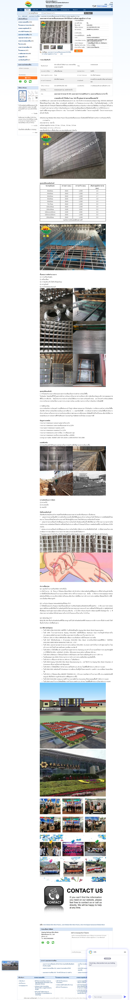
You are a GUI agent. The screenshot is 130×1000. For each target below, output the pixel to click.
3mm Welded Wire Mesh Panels (52, 925)
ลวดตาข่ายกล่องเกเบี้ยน (24, 41)
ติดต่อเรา (75, 10)
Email (111, 4)
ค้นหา (89, 13)
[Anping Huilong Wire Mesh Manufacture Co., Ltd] (31, 4)
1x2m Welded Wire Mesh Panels (71, 925)
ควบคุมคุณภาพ (65, 10)
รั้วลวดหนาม (21, 50)
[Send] (125, 997)
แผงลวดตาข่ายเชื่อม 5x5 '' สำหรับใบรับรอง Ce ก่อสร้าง (57, 972)
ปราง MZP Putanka (23, 31)
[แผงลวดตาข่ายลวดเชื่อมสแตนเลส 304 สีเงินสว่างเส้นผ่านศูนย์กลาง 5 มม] (56, 32)
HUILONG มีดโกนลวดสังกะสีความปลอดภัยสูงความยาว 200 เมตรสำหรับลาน (85, 992)
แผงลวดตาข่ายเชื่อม (34, 16)
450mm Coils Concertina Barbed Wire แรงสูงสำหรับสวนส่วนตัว (43, 988)
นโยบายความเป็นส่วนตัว (30, 998)
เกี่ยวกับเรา (44, 10)
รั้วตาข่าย (20, 44)
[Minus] (125, 952)
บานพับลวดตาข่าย (23, 53)
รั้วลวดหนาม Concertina (25, 25)
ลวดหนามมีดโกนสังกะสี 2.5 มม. (64, 985)
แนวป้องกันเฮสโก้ (23, 60)
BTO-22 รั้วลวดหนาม (62, 987)
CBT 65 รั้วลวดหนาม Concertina (61, 981)
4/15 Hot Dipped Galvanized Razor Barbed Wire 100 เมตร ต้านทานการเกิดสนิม (85, 986)
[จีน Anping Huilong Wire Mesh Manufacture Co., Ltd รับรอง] (22, 101)
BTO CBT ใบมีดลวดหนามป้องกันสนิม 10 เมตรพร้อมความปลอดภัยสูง (43, 993)
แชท (106, 4)
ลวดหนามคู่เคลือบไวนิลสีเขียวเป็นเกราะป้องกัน (85, 981)
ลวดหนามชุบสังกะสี (23, 28)
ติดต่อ (29, 78)
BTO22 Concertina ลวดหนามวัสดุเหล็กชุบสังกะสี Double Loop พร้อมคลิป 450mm (43, 982)
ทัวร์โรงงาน (54, 10)
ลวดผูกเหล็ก (21, 56)
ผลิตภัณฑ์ (24, 16)
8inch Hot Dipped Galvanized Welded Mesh (93, 925)
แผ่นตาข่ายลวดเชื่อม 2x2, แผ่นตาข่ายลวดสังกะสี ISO (57, 968)
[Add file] (89, 997)
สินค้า (27, 10)
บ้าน (21, 10)
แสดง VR (35, 10)
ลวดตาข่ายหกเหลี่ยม (23, 47)
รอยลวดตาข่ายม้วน (23, 38)
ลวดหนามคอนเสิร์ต (23, 22)
